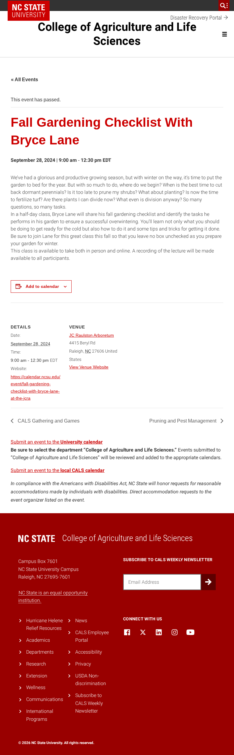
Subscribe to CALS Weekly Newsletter (89, 703)
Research (36, 664)
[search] (223, 5)
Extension (36, 676)
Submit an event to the (57, 442)
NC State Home (29, 10)
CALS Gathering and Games (48, 420)
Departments (40, 652)
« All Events (24, 79)
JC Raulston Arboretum (91, 335)
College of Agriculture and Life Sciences (117, 34)
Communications (44, 699)
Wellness (35, 687)
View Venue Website (88, 367)
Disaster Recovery (196, 17)
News (81, 620)
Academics (38, 640)
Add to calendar (42, 286)
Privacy (83, 664)
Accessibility (88, 652)
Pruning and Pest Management (183, 420)
